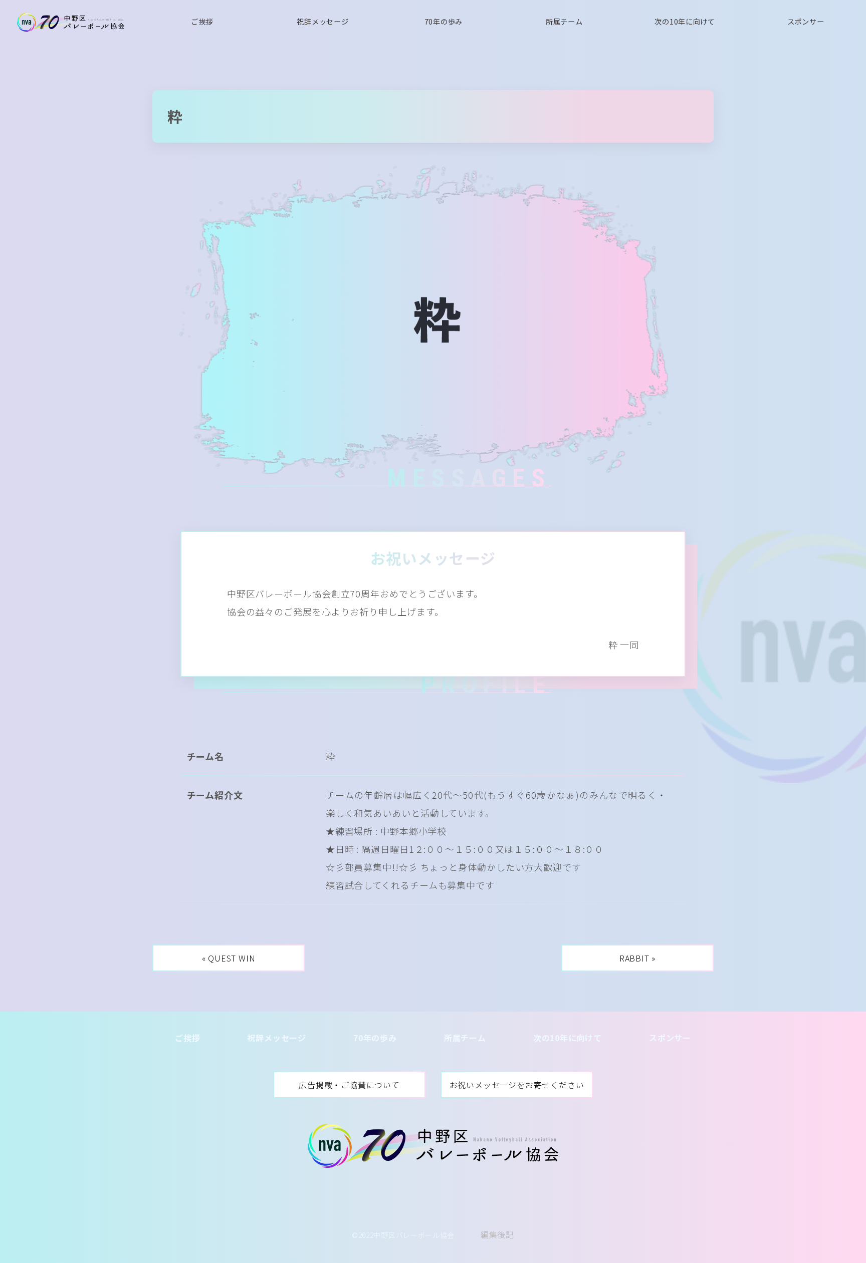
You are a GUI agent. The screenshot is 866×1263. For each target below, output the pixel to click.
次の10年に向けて (685, 21)
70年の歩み (443, 21)
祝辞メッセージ (322, 21)
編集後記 (497, 1234)
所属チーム (564, 21)
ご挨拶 (202, 21)
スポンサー (805, 21)
